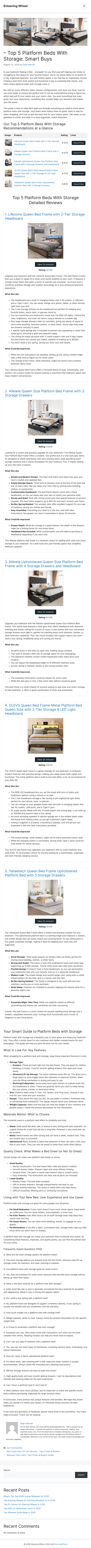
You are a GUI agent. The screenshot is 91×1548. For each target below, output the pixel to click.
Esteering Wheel (16, 6)
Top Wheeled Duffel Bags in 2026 (20, 1512)
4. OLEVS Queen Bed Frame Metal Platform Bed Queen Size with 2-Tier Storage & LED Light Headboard (43, 709)
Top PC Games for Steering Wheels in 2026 (24, 1504)
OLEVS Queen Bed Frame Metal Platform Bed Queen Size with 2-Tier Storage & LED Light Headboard (36, 173)
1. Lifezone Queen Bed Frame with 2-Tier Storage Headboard (45, 216)
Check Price (78, 143)
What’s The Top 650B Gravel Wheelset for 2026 (26, 1496)
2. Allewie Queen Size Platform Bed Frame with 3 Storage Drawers (44, 393)
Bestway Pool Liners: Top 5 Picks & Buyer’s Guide (30, 1455)
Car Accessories (14, 1448)
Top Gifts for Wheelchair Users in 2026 (22, 1508)
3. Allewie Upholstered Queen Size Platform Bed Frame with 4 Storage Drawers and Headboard (44, 564)
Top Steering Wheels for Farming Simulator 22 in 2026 (29, 1500)
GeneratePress (61, 1544)
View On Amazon (45, 264)
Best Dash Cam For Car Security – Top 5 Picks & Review (33, 1451)
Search (7, 1470)
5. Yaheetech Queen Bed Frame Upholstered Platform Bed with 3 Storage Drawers (41, 873)
